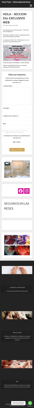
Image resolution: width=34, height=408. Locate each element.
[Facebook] (21, 191)
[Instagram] (27, 191)
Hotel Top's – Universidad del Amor (16, 2)
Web (4, 123)
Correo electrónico (11, 116)
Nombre (6, 108)
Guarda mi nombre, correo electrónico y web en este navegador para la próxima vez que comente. (16, 131)
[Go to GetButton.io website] (30, 406)
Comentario (8, 86)
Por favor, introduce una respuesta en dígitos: (17, 137)
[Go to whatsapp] (30, 403)
